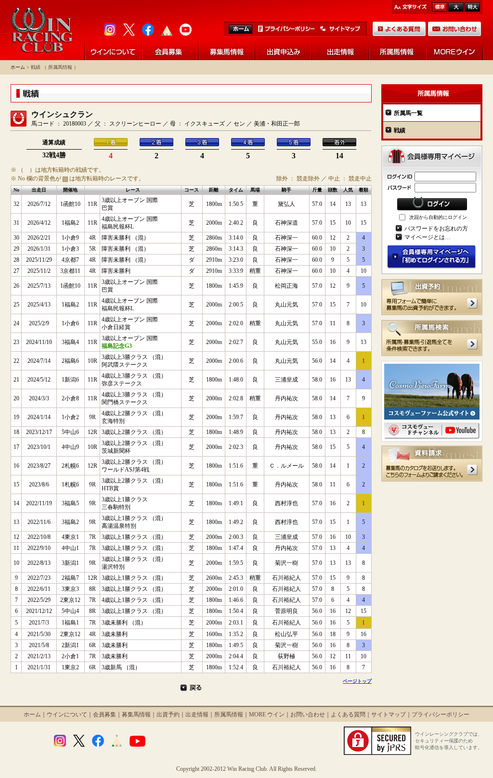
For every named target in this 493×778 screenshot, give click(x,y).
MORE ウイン (267, 714)
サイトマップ (388, 714)
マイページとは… (427, 237)
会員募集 (104, 714)
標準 (439, 7)
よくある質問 (348, 714)
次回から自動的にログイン (438, 217)
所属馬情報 (228, 714)
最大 (472, 7)
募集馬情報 (136, 714)
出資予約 (168, 714)
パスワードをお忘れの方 (436, 228)
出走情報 (196, 714)
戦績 (399, 130)
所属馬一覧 (408, 113)
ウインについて (67, 714)
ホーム (18, 67)
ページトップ (357, 681)
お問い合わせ (307, 714)
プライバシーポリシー (440, 714)
